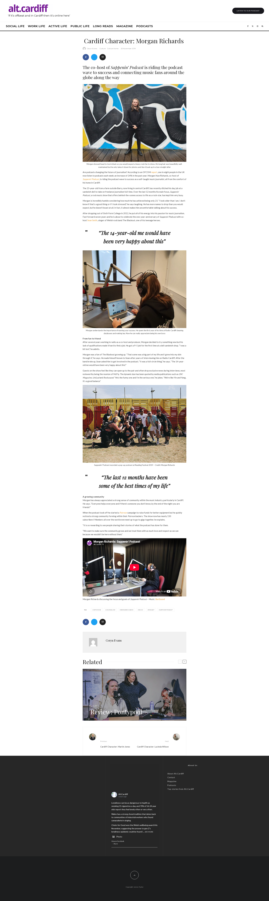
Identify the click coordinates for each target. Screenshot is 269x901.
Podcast (151, 610)
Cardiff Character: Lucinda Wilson (153, 744)
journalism (110, 610)
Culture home (112, 48)
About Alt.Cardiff (175, 774)
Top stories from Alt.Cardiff (180, 789)
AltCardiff (123, 794)
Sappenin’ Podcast (91, 179)
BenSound (160, 599)
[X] (252, 26)
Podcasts (144, 26)
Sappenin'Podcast (166, 610)
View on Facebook (117, 841)
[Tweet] (94, 57)
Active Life (57, 26)
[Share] (86, 57)
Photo (119, 836)
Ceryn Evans (92, 48)
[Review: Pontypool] (134, 695)
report (154, 172)
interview (97, 610)
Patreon (123, 512)
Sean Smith (92, 220)
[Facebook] (248, 26)
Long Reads (103, 26)
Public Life (80, 26)
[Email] (102, 57)
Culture (102, 48)
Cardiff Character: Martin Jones (115, 744)
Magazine (124, 26)
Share (115, 844)
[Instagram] (257, 26)
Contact (171, 777)
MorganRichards (127, 610)
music (141, 610)
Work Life (36, 26)
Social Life (15, 26)
